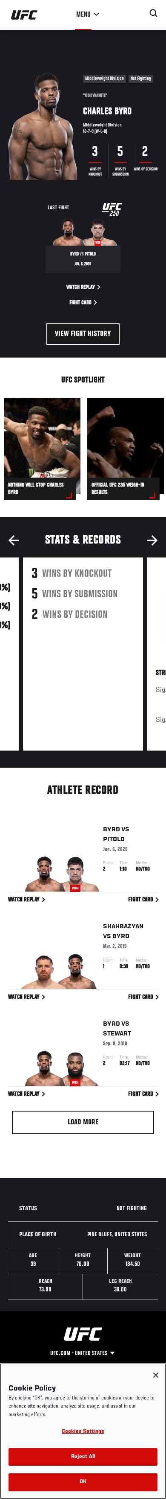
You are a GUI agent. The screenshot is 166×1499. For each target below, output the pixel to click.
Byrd (111, 829)
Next (152, 540)
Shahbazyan (123, 926)
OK (83, 1482)
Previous (13, 540)
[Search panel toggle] (153, 13)
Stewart (117, 1033)
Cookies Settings (83, 1431)
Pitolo (114, 839)
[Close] (155, 1375)
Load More (83, 1122)
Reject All (83, 1457)
